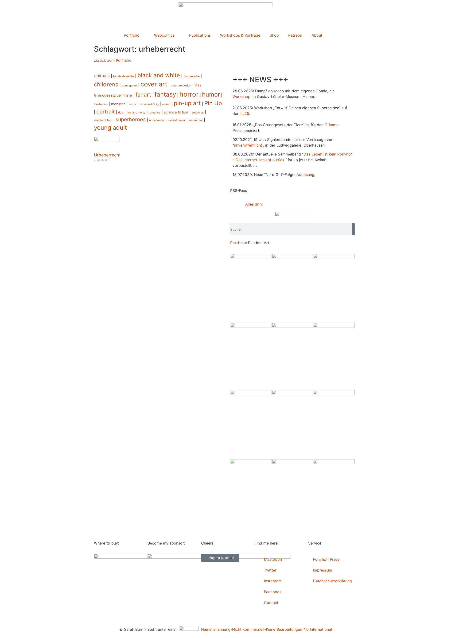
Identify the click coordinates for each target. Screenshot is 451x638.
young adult (110, 127)
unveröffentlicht (248, 145)
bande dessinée (123, 76)
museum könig (149, 104)
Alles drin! (254, 204)
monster (118, 104)
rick (120, 112)
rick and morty (136, 112)
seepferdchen (103, 120)
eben (318, 154)
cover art (153, 84)
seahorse (198, 112)
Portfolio (132, 35)
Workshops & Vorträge (240, 35)
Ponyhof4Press (326, 559)
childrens (106, 84)
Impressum (322, 570)
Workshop (241, 96)
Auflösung (305, 174)
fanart (143, 94)
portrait (105, 111)
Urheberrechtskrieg (113, 154)
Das (306, 154)
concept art (129, 85)
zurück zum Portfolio (113, 60)
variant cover (176, 120)
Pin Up (213, 103)
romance (154, 112)
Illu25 (244, 113)
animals (102, 75)
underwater (156, 120)
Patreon (295, 35)
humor (211, 94)
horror (188, 94)
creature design (181, 85)
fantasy (165, 94)
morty (132, 104)
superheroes (131, 119)
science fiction (176, 112)
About (316, 35)
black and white (158, 75)
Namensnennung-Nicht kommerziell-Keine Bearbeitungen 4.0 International (265, 629)
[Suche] (353, 229)
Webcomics (164, 35)
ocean (166, 104)
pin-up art (187, 103)
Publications (200, 35)
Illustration (101, 104)
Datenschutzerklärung (332, 581)
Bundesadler (191, 76)
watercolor (196, 120)
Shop (274, 35)
